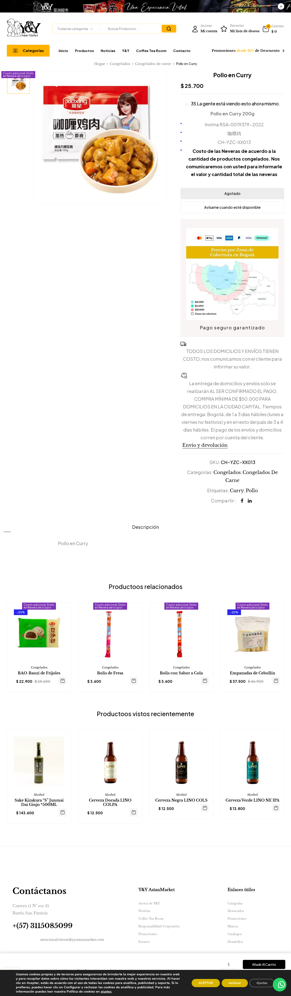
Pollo (252, 490)
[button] (273, 29)
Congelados (120, 64)
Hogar (99, 64)
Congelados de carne (153, 64)
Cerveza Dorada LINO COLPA (110, 802)
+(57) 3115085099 (43, 925)
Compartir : (223, 500)
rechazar (234, 983)
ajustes (106, 991)
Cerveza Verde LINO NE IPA (252, 800)
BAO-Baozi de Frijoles (39, 673)
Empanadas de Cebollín (252, 673)
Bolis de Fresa (110, 673)
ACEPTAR (205, 983)
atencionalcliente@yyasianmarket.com (72, 940)
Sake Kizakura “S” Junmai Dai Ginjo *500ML (39, 802)
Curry (237, 490)
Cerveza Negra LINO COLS (181, 800)
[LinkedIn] (250, 501)
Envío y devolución (205, 445)
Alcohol (39, 794)
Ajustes (261, 983)
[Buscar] (169, 28)
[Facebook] (242, 501)
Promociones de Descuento (246, 50)
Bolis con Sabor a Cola (181, 673)
